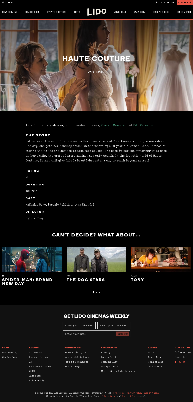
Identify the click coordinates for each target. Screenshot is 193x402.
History (105, 352)
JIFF (31, 361)
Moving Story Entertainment (118, 371)
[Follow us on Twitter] (180, 362)
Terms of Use (119, 393)
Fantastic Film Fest (41, 366)
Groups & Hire (161, 12)
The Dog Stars (86, 280)
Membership (73, 348)
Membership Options (77, 357)
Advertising (155, 357)
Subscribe (122, 334)
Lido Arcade (155, 366)
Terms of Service (131, 396)
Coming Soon (32, 12)
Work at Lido (155, 361)
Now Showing (9, 12)
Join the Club (167, 2)
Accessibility (109, 361)
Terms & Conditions (76, 361)
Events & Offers (56, 12)
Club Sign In (184, 2)
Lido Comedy (36, 380)
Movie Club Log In (75, 352)
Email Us (180, 357)
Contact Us (182, 348)
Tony (137, 280)
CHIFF (32, 371)
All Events (35, 352)
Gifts (76, 12)
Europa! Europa (38, 357)
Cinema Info (184, 12)
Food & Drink (109, 357)
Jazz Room (139, 12)
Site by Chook (151, 393)
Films (5, 348)
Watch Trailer (96, 71)
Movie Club (120, 12)
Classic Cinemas (113, 125)
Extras (152, 348)
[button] (93, 292)
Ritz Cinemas (143, 125)
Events (34, 348)
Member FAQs (72, 366)
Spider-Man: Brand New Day (27, 282)
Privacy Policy (134, 393)
